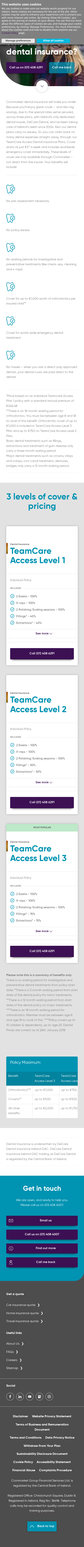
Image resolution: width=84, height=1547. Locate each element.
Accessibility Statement (54, 1462)
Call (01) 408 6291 (42, 653)
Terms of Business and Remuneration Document (42, 1427)
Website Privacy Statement (51, 1416)
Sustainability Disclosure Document (42, 1454)
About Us (12, 1343)
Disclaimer (20, 1416)
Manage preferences (18, 40)
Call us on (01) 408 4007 (42, 1234)
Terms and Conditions (25, 1437)
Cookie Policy (23, 1462)
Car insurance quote (20, 1305)
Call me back (61, 67)
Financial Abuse (23, 1470)
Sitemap (12, 1368)
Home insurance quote (22, 1313)
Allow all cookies (53, 40)
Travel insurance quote (22, 1321)
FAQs (10, 1352)
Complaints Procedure (55, 1470)
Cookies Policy (10, 33)
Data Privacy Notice (59, 1437)
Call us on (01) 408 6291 (26, 67)
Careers (11, 1360)
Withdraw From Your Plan (42, 1446)
